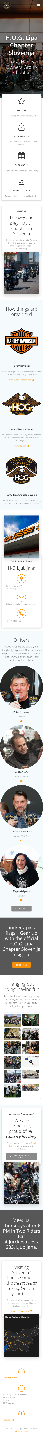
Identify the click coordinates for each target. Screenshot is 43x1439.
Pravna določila (21, 1431)
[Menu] (39, 5)
